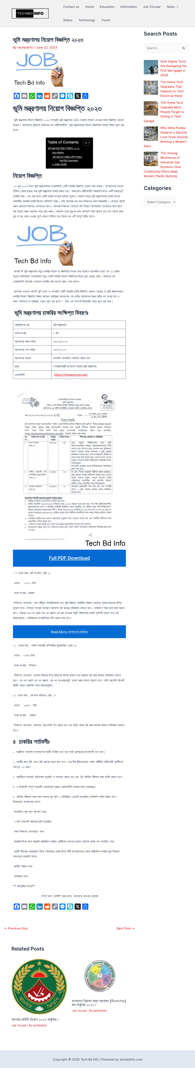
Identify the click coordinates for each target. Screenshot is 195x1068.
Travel (105, 20)
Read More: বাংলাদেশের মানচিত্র (69, 632)
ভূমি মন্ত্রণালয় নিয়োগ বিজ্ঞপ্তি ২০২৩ (63, 148)
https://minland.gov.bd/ (71, 375)
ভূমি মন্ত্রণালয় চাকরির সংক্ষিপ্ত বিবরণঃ (67, 156)
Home (89, 7)
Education (107, 7)
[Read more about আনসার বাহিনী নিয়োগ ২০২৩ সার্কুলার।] (39, 986)
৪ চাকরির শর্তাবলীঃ (59, 164)
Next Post (126, 928)
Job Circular (152, 7)
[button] (177, 6)
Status (67, 20)
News (171, 7)
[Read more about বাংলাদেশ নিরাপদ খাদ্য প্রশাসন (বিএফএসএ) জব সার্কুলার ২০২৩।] (99, 977)
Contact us (71, 7)
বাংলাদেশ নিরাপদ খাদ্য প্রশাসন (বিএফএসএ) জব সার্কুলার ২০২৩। (99, 1003)
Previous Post (16, 928)
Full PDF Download (69, 160)
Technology (86, 20)
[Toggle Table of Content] (85, 142)
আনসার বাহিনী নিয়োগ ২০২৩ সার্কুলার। (35, 1019)
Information (128, 7)
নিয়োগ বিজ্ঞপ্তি (58, 152)
